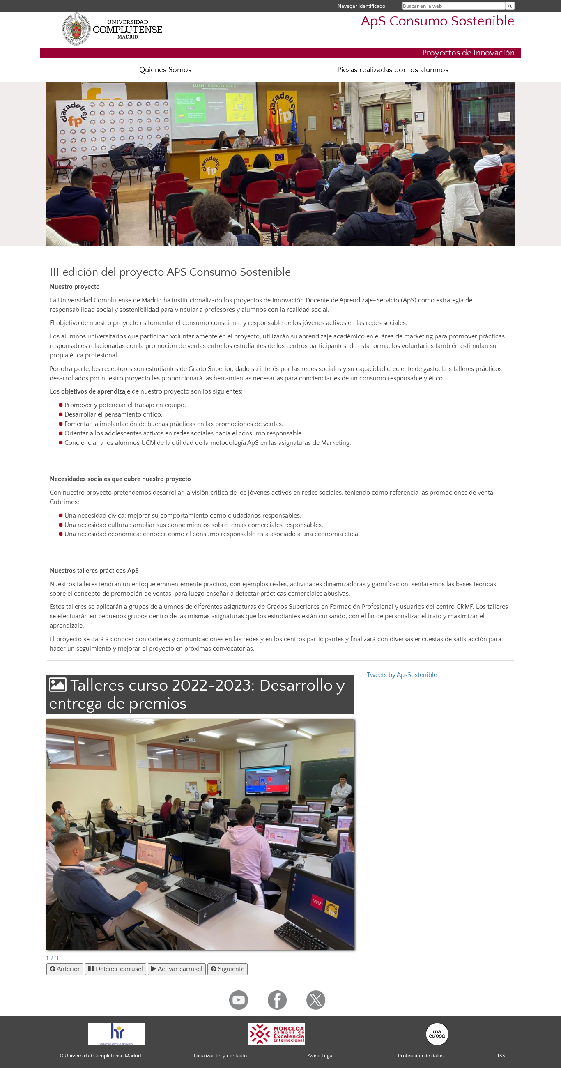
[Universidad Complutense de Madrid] (112, 28)
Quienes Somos (165, 70)
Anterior (67, 969)
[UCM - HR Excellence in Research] (116, 1033)
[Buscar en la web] (510, 6)
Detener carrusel (118, 969)
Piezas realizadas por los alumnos (392, 70)
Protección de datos (421, 1056)
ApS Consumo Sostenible (438, 21)
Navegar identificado (361, 5)
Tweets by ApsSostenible (402, 675)
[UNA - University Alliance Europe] (437, 1033)
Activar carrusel (179, 969)
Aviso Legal (320, 1056)
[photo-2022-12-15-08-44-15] (200, 834)
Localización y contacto (220, 1056)
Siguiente (230, 969)
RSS (500, 1056)
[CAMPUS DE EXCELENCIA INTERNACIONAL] (276, 1033)
